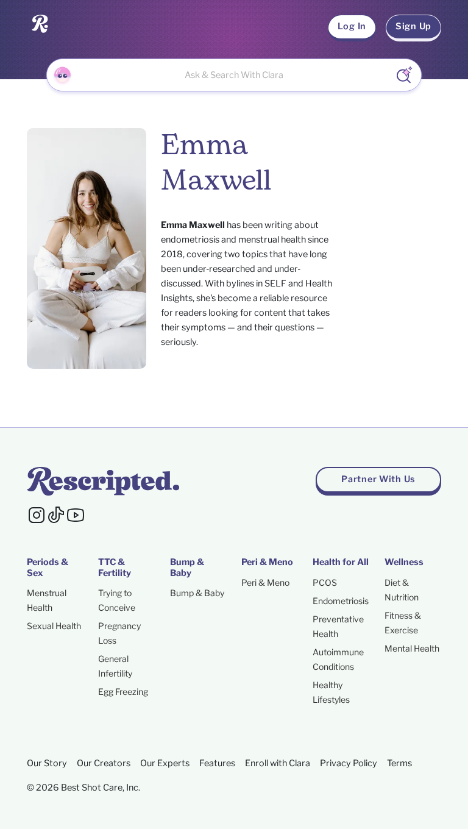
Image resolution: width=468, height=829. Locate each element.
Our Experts (165, 763)
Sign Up (413, 26)
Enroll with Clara (277, 763)
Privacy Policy (348, 763)
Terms (399, 763)
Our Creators (103, 763)
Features (217, 763)
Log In (352, 26)
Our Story (47, 763)
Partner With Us (378, 479)
